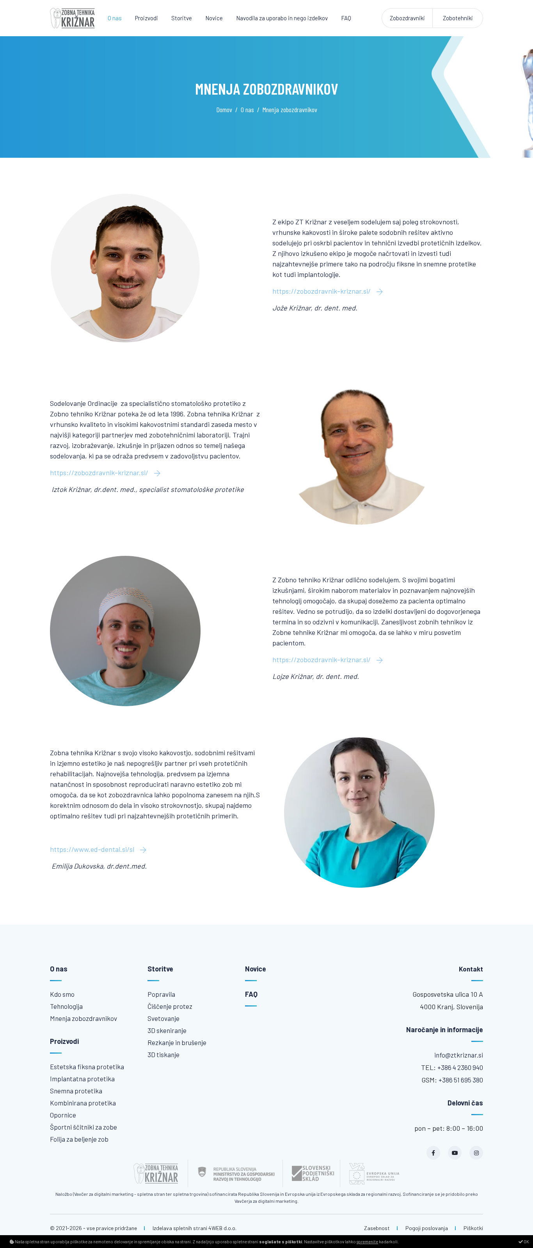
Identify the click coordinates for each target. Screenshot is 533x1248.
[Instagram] (476, 1153)
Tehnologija (66, 1006)
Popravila (161, 994)
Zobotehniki (458, 17)
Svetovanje (163, 1018)
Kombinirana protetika (83, 1103)
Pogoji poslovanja (426, 1228)
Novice (214, 17)
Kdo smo (62, 994)
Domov (224, 109)
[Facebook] (433, 1153)
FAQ (346, 17)
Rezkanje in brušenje (176, 1042)
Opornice (63, 1115)
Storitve (181, 17)
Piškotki (473, 1228)
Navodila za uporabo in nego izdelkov (282, 17)
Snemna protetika (76, 1091)
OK (526, 1241)
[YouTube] (455, 1153)
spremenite (367, 1241)
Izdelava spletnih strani (180, 1228)
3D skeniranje (167, 1030)
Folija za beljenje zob (79, 1139)
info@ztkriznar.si (458, 1055)
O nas (115, 17)
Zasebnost (377, 1228)
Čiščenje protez (169, 1006)
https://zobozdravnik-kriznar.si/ (322, 291)
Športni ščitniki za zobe (83, 1127)
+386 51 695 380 (461, 1080)
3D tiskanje (163, 1054)
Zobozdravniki (407, 17)
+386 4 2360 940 (460, 1067)
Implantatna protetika (82, 1078)
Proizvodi (146, 17)
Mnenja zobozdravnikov (83, 1018)
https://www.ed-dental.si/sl (93, 849)
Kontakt (471, 969)
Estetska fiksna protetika (87, 1066)
